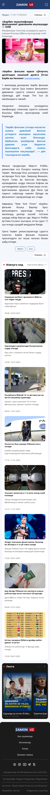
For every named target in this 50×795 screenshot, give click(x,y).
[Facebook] (15, 764)
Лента (10, 666)
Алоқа (25, 748)
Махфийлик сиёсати (11, 790)
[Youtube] (25, 764)
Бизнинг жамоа (25, 754)
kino (31, 249)
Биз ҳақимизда (25, 736)
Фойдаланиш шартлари (37, 790)
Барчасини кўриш (35, 264)
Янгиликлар (25, 742)
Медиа (5, 14)
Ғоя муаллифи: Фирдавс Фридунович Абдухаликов (25, 779)
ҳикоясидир (31, 78)
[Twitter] (35, 764)
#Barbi (20, 249)
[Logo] (25, 4)
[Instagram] (20, 764)
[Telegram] (30, 764)
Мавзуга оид (14, 264)
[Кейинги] (45, 666)
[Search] (46, 4)
